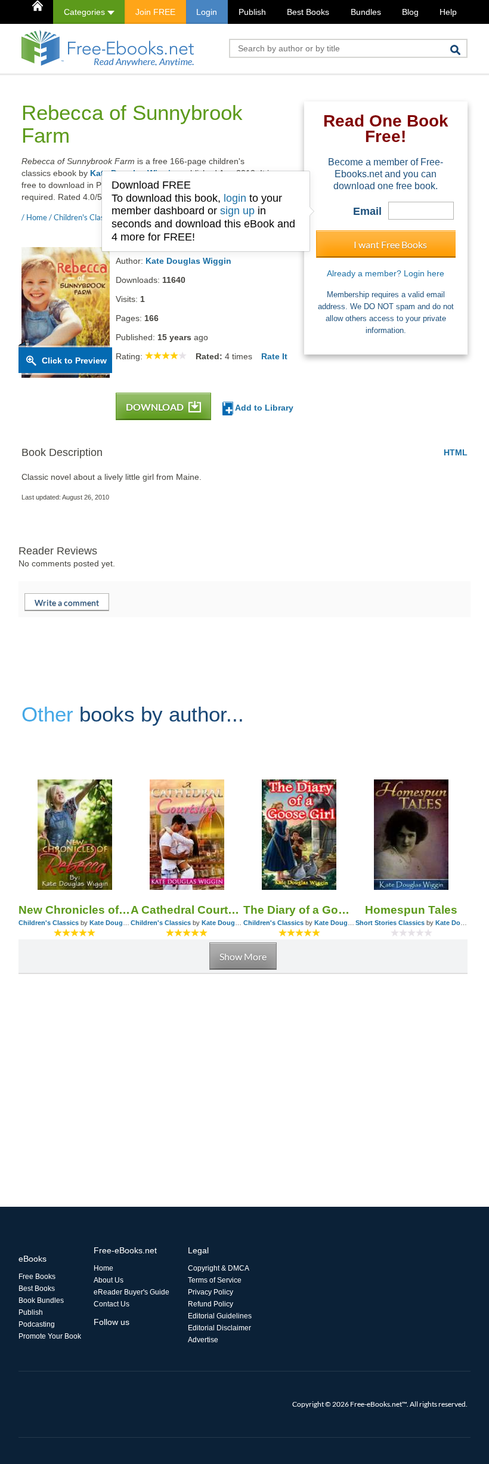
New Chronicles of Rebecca (74, 910)
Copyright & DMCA (218, 1268)
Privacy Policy (210, 1292)
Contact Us (111, 1304)
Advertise (203, 1340)
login (235, 198)
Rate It (274, 356)
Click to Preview (74, 360)
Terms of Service (215, 1280)
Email (367, 211)
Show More (243, 956)
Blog (410, 12)
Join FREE (155, 12)
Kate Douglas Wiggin (188, 261)
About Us (108, 1280)
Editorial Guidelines (220, 1316)
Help (448, 12)
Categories (85, 12)
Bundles (366, 12)
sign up (237, 211)
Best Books (308, 12)
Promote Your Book (49, 1336)
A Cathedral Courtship (187, 910)
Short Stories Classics (390, 922)
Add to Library (263, 407)
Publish (252, 12)
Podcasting (36, 1324)
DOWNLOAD (155, 406)
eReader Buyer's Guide (131, 1292)
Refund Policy (210, 1304)
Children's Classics (48, 922)
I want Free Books (390, 244)
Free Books (36, 1276)
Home (103, 1268)
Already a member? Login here (385, 273)
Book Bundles (41, 1300)
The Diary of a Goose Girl (299, 910)
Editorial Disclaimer (219, 1328)
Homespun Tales (411, 910)
